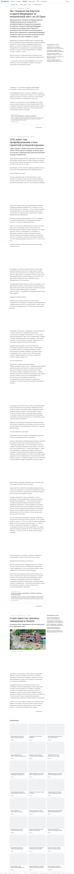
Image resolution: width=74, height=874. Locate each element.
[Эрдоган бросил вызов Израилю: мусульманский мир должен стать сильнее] (55, 806)
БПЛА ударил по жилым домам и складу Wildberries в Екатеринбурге (55, 621)
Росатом (40, 238)
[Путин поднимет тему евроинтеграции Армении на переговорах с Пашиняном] (18, 862)
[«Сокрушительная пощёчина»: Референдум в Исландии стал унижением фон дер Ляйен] (18, 769)
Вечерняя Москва (20, 8)
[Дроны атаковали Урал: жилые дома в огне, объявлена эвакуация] (37, 825)
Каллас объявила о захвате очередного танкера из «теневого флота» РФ (54, 54)
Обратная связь (64, 873)
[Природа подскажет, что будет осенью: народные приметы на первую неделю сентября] (55, 769)
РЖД (11, 240)
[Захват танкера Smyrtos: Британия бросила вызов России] (18, 751)
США (31, 46)
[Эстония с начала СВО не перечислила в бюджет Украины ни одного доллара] (55, 825)
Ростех (34, 238)
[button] (28, 639)
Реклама (9, 873)
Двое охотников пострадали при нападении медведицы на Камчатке (55, 631)
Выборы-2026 (15, 4)
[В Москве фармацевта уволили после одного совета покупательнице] (55, 732)
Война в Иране (23, 4)
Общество (27, 8)
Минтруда (39, 207)
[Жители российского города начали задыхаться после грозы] (37, 806)
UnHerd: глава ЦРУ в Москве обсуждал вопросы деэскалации (54, 60)
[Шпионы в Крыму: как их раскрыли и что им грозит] (55, 751)
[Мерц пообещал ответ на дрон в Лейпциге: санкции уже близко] (37, 862)
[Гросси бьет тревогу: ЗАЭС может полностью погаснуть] (55, 843)
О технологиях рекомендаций (34, 873)
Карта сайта (70, 873)
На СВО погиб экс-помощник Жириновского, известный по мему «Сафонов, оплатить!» (55, 47)
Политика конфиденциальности (44, 873)
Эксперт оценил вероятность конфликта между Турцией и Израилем (53, 628)
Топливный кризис (37, 4)
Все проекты (14, 873)
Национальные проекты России (23, 136)
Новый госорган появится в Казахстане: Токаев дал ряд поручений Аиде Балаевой (53, 618)
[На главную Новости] (6, 1)
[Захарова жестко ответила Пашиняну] (37, 732)
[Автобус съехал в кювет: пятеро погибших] (37, 788)
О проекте (26, 873)
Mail (2, 873)
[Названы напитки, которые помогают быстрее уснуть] (18, 825)
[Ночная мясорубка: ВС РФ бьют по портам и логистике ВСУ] (37, 843)
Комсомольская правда (21, 615)
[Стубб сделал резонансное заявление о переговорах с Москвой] (18, 843)
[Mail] (2, 1)
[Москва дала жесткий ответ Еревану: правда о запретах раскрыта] (18, 732)
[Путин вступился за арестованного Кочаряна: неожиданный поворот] (18, 806)
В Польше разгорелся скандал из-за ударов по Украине (55, 57)
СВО (30, 4)
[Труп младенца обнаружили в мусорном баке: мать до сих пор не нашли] (18, 788)
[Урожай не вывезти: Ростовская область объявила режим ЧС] (37, 769)
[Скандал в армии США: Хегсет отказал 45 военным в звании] (55, 788)
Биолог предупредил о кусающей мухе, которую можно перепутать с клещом (55, 625)
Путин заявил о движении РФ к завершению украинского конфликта (55, 51)
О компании (5, 873)
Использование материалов (56, 873)
